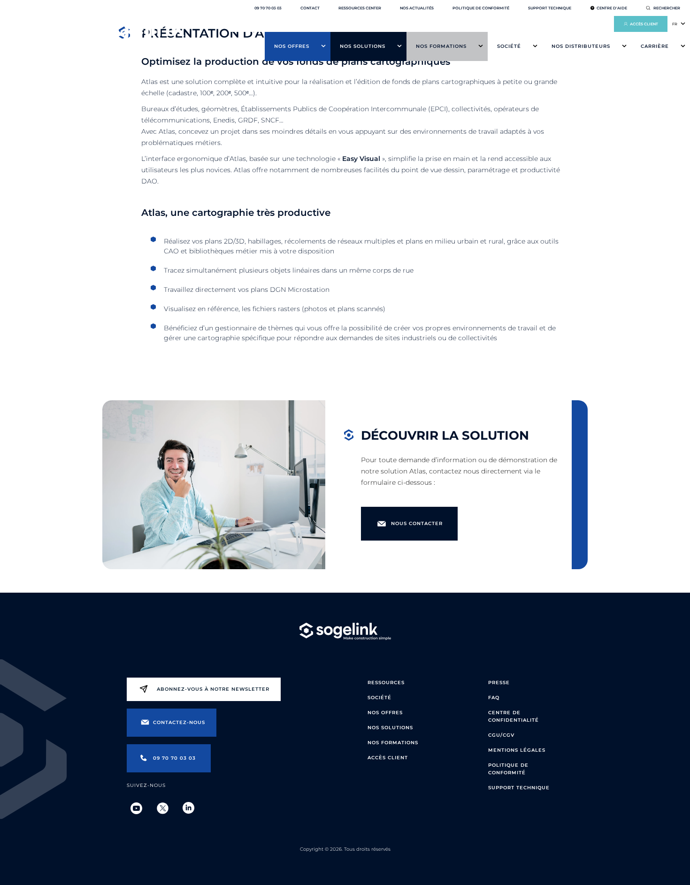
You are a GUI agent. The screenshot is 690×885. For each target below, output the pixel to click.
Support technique (549, 8)
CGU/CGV (501, 735)
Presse (499, 682)
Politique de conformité (480, 8)
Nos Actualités (417, 8)
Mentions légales (516, 750)
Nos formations (441, 46)
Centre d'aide (612, 8)
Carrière (655, 46)
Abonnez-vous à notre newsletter (213, 689)
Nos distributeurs (581, 46)
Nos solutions (362, 46)
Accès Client (388, 758)
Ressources (386, 682)
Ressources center (359, 8)
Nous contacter (417, 523)
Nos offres (291, 46)
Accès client (644, 24)
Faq (493, 697)
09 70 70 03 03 (268, 8)
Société (509, 46)
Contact (310, 8)
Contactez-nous (179, 722)
